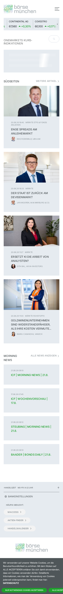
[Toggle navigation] (57, 9)
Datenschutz (11, 583)
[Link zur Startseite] (17, 9)
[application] (31, 24)
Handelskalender (18, 528)
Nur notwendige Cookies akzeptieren (24, 590)
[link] (33, 24)
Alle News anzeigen (44, 355)
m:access (13, 512)
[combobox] (54, 38)
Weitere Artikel (46, 81)
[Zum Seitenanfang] (58, 488)
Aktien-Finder (15, 520)
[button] (56, 24)
